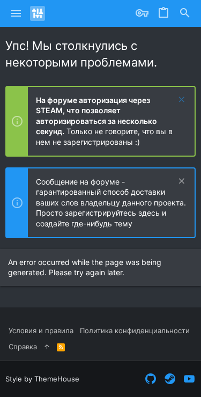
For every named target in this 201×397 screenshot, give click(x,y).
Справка (23, 346)
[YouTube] (189, 379)
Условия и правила (41, 330)
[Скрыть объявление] (180, 100)
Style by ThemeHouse (42, 378)
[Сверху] (47, 347)
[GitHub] (150, 379)
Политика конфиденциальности (135, 330)
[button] (16, 13)
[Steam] (169, 379)
